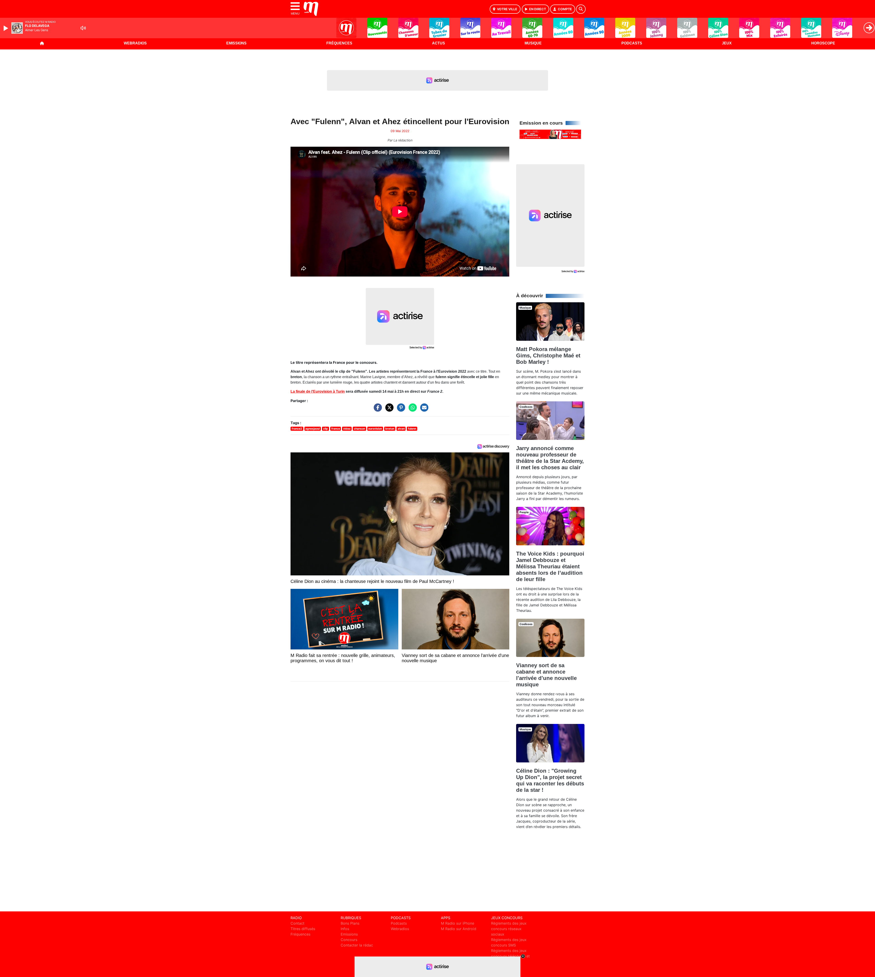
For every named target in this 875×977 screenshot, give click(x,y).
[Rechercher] (581, 9)
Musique (533, 43)
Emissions (236, 43)
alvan (401, 428)
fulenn (412, 428)
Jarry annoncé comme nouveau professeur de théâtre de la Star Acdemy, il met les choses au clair (550, 457)
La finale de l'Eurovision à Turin (318, 391)
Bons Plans (350, 923)
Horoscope (823, 43)
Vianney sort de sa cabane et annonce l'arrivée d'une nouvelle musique (546, 674)
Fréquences (339, 43)
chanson (359, 428)
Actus (438, 43)
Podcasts (631, 43)
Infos (345, 928)
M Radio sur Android (458, 928)
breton (389, 428)
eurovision (375, 428)
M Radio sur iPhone (457, 923)
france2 (297, 428)
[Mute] (83, 28)
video (346, 428)
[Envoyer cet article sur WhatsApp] (411, 410)
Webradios (135, 43)
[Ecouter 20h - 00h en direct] (550, 134)
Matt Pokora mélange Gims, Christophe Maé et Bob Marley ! (548, 355)
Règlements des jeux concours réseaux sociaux (509, 928)
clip (325, 428)
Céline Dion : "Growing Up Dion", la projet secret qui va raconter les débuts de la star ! (550, 780)
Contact (297, 923)
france (335, 428)
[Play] (6, 28)
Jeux (727, 43)
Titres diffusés (303, 928)
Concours (349, 939)
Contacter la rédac (357, 945)
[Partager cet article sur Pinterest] (400, 410)
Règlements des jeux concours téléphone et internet (510, 956)
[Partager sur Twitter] (388, 410)
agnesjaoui (312, 428)
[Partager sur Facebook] (376, 410)
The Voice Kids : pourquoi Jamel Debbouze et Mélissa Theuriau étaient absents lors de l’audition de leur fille (550, 566)
